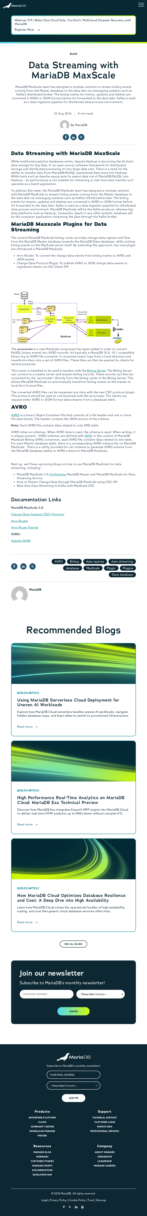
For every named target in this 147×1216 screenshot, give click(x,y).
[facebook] (64, 1207)
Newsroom (105, 1156)
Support (105, 1111)
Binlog (74, 561)
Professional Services (104, 1131)
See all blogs (74, 944)
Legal (44, 1200)
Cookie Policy (77, 1200)
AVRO (15, 415)
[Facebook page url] (66, 137)
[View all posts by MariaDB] (64, 125)
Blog (73, 53)
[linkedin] (76, 1207)
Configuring (57, 474)
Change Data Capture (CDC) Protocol (37, 514)
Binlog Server (96, 370)
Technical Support (104, 1117)
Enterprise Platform (42, 1117)
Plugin (111, 568)
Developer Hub (42, 1174)
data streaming (122, 561)
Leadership (105, 1161)
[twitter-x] (69, 1207)
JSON (88, 436)
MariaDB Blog (42, 1152)
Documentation (42, 1170)
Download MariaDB (42, 1131)
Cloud (42, 1122)
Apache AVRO (21, 541)
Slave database (122, 574)
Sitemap (101, 1200)
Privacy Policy (58, 1200)
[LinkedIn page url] (73, 137)
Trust (90, 1200)
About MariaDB (105, 1152)
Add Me (73, 1011)
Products (42, 1111)
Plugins (128, 568)
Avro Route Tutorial (24, 527)
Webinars (42, 1156)
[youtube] (82, 1207)
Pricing (42, 1135)
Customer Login (104, 1122)
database (72, 568)
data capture (95, 561)
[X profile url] (81, 137)
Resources (42, 1146)
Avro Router (19, 521)
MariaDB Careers (105, 1165)
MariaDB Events (42, 1165)
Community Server (42, 1126)
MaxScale (93, 568)
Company (104, 1146)
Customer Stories (42, 1161)
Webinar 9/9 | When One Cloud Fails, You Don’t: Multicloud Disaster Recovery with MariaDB (73, 22)
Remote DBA (104, 1126)
